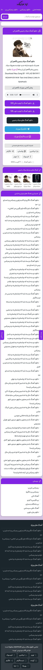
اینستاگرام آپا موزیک (21, 136)
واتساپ (20, 151)
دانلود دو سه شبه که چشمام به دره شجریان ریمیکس (21, 342)
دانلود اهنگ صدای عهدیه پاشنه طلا (26, 435)
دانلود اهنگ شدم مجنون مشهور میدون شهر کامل (21, 439)
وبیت (14, 650)
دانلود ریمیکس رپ (11, 9)
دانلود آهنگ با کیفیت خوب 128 (21, 111)
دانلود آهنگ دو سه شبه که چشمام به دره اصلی (23, 228)
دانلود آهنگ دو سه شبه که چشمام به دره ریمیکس (21, 244)
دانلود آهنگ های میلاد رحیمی (22, 120)
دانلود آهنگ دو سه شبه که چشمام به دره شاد (23, 354)
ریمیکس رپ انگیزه (32, 491)
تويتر (32, 655)
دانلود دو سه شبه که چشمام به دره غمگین (24, 269)
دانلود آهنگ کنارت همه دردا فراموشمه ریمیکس (22, 427)
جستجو (5, 16)
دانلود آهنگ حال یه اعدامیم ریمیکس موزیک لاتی (22, 391)
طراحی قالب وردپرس (24, 650)
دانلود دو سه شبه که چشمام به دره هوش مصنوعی (21, 318)
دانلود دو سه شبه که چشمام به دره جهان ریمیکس (22, 240)
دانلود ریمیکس (25, 9)
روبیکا (24, 666)
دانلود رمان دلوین (33, 512)
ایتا (15, 666)
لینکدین (33, 151)
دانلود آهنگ (28, 162)
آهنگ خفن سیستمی (31, 508)
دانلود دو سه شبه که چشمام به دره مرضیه (24, 322)
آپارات (32, 660)
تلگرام (9, 151)
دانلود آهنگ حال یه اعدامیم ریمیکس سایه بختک (22, 395)
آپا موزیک (14, 69)
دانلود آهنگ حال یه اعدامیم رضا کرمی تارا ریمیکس (21, 431)
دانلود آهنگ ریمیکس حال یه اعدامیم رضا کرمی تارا (21, 464)
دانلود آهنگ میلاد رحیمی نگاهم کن (25, 30)
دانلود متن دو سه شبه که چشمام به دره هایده (23, 338)
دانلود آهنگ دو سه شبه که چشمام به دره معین (22, 309)
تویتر (15, 156)
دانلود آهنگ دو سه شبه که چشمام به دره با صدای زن (21, 257)
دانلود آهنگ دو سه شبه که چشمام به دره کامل (23, 334)
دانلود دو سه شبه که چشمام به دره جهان (25, 379)
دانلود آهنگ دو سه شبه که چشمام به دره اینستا (22, 249)
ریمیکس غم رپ (33, 487)
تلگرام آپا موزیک (21, 128)
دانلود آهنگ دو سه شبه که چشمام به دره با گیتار (22, 216)
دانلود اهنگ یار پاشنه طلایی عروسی (26, 415)
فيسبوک (9, 655)
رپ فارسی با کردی (33, 500)
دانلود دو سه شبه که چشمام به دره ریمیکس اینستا (21, 277)
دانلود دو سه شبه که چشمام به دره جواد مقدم (23, 281)
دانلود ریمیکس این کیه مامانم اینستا (26, 472)
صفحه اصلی (37, 9)
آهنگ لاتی (35, 496)
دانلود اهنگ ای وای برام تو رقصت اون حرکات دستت (21, 468)
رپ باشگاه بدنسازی (32, 504)
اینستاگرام (20, 660)
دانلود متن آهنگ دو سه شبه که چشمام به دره (23, 314)
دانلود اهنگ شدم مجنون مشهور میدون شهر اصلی (21, 460)
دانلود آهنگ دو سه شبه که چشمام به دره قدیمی (22, 358)
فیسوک (26, 156)
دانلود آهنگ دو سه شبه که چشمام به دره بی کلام (22, 253)
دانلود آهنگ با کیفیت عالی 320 (21, 103)
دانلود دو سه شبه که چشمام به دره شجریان (24, 273)
